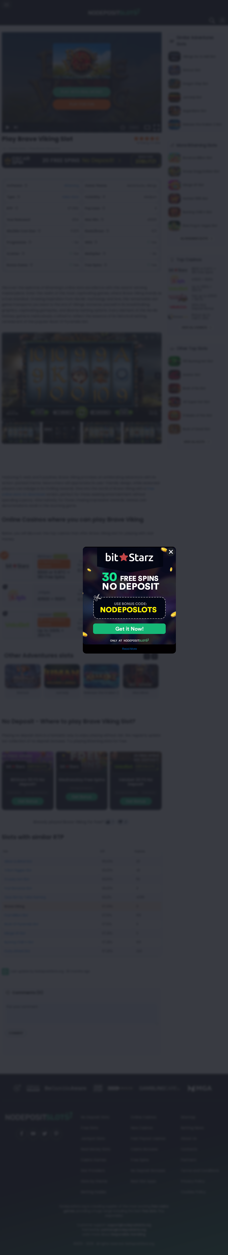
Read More (129, 649)
